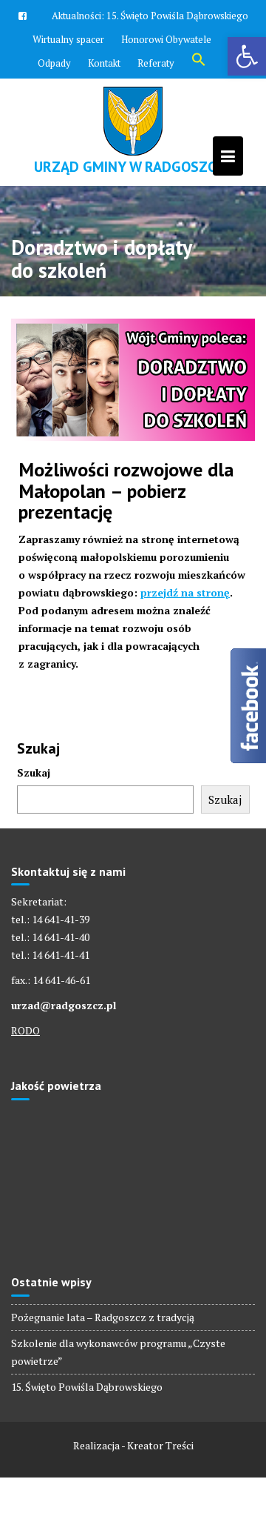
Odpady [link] (54, 63)
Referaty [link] (155, 63)
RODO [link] (25, 1030)
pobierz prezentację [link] (101, 502)
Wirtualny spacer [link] (68, 39)
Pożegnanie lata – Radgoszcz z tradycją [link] (102, 1317)
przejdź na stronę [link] (185, 592)
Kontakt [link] (104, 63)
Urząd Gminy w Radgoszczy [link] (133, 166)
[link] (247, 56)
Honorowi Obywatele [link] (166, 39)
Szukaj (33, 772)
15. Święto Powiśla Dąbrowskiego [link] (177, 15)
